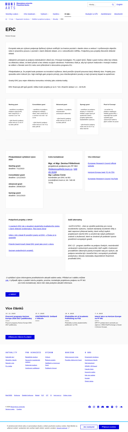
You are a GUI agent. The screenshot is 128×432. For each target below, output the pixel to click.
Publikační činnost (51, 368)
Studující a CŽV (91, 14)
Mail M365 (9, 395)
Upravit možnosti (62, 428)
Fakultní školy (89, 369)
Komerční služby (90, 372)
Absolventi (118, 14)
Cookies (19, 409)
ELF (42, 395)
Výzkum (49, 352)
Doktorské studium (31, 365)
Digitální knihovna (27, 395)
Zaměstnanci (106, 14)
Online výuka (67, 395)
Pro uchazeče (33, 352)
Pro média (9, 366)
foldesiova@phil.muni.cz (60, 169)
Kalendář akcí (10, 357)
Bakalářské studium (31, 357)
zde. (7, 280)
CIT (47, 395)
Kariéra (69, 352)
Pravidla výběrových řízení (73, 360)
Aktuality (11, 352)
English (119, 4)
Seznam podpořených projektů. (21, 251)
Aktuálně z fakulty (11, 360)
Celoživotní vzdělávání (32, 368)
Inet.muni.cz (57, 395)
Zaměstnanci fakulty (91, 360)
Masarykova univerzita (17, 407)
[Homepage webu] (19, 5)
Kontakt (87, 378)
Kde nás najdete (90, 375)
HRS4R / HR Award (91, 366)
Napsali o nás (10, 363)
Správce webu (10, 409)
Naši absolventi (89, 363)
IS (51, 395)
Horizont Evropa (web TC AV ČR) (101, 172)
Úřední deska (89, 381)
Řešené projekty (50, 360)
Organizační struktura (91, 357)
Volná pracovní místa (71, 357)
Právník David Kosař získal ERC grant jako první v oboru (31, 244)
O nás (88, 352)
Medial (37, 395)
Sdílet (13, 294)
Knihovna (17, 395)
